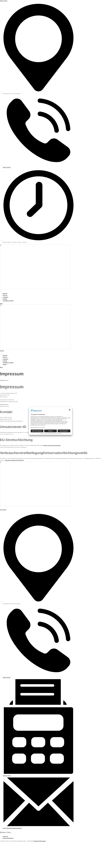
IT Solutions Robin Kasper (39, 841)
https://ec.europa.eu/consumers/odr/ (52, 445)
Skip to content (3, 0)
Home (1, 380)
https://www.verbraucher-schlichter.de (14, 460)
